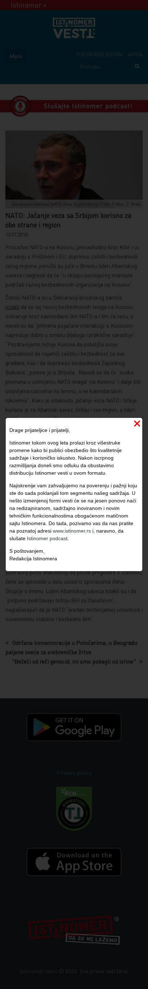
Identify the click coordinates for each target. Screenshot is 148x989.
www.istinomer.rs (72, 531)
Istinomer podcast (47, 538)
